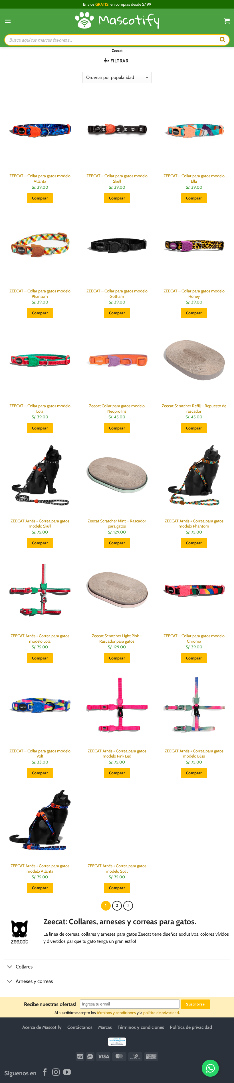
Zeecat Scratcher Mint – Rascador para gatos (117, 523)
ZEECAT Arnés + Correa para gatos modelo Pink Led (117, 753)
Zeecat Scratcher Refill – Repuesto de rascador (194, 408)
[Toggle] (9, 967)
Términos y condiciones (141, 1027)
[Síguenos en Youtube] (67, 1073)
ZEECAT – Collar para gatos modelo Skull (117, 178)
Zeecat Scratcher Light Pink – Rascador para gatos (117, 638)
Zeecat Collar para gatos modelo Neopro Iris (117, 408)
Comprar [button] (40, 198)
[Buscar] (222, 40)
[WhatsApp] (210, 1068)
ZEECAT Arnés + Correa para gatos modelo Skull (40, 523)
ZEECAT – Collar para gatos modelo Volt (39, 753)
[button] (7, 21)
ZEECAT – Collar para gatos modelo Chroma (194, 638)
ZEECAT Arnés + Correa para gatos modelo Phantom (194, 523)
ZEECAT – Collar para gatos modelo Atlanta (39, 178)
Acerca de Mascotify (42, 1027)
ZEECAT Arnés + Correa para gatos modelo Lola (40, 638)
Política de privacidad (191, 1027)
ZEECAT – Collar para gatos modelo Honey (194, 293)
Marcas (105, 1027)
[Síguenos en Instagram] (56, 1073)
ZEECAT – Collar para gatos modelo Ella (194, 178)
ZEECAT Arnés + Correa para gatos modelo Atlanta (40, 868)
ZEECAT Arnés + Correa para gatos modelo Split (117, 868)
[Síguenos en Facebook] (45, 1073)
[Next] (128, 906)
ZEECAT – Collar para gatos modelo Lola (39, 408)
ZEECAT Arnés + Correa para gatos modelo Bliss (194, 753)
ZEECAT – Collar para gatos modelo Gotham (117, 293)
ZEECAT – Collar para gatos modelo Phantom (39, 293)
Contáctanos (79, 1027)
